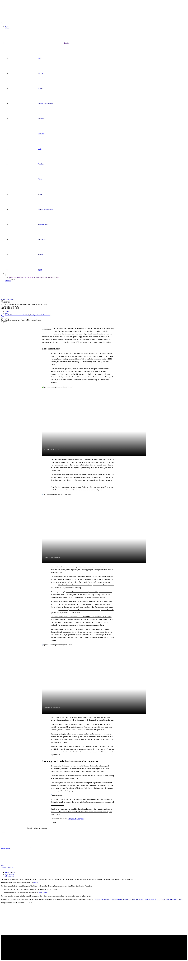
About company (10, 872)
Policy (40, 58)
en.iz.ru (35, 882)
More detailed (43, 892)
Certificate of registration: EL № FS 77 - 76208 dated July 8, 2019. (115, 899)
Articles (7, 28)
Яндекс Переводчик (76, 819)
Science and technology (45, 209)
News (6, 26)
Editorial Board (9, 874)
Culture (40, 254)
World (40, 179)
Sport (40, 270)
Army (40, 194)
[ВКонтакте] (2, 300)
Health (40, 88)
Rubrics (66, 43)
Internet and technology (45, 103)
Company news (43, 224)
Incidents (41, 134)
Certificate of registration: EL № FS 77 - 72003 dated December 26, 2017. (159, 899)
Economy (41, 118)
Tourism (40, 164)
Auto (39, 149)
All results (8, 281)
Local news (42, 239)
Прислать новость (7, 867)
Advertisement (9, 876)
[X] (6, 300)
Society (40, 73)
